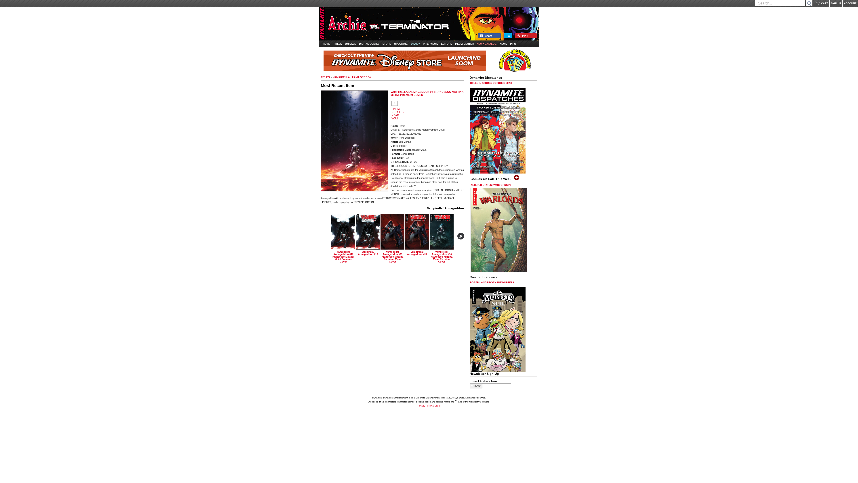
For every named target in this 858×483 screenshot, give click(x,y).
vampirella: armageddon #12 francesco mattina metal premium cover (343, 256)
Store (387, 43)
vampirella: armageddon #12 (368, 253)
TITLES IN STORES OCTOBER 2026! (491, 83)
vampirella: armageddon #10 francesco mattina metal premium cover (441, 256)
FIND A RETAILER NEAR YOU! (397, 114)
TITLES (325, 77)
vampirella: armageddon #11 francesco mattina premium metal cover (392, 256)
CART (824, 3)
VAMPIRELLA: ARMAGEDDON (352, 77)
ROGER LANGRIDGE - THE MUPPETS (492, 282)
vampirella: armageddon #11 (417, 253)
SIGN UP (836, 3)
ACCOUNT (850, 3)
